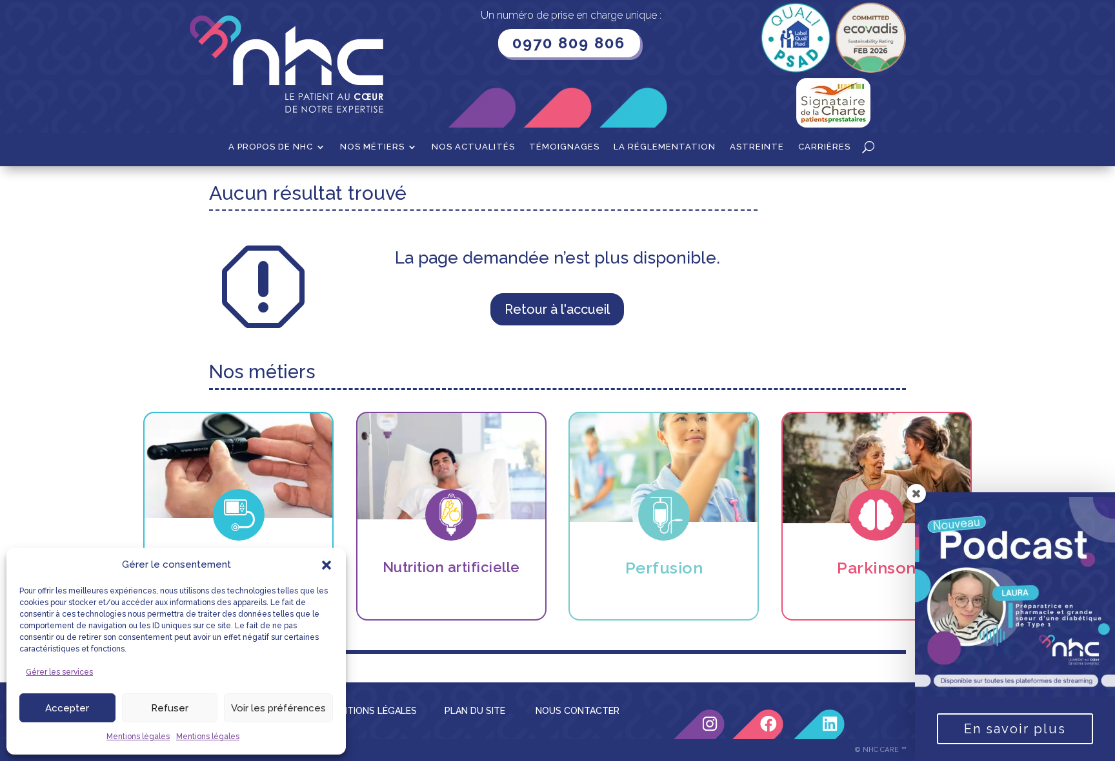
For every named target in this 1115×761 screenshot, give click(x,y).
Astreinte (757, 146)
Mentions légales (138, 736)
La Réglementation (665, 146)
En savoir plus (1015, 729)
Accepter (67, 708)
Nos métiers (372, 146)
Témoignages (564, 146)
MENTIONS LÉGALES (372, 711)
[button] (326, 565)
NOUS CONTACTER (577, 711)
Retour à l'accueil (557, 309)
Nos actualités (473, 146)
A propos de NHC (270, 146)
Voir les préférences (278, 708)
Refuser (169, 708)
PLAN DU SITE (475, 711)
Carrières (824, 146)
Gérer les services (59, 672)
